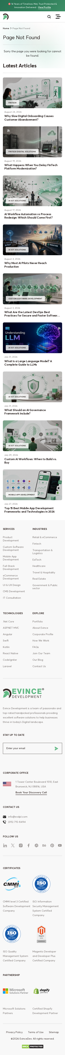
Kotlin (6, 647)
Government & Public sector (45, 587)
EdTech (36, 559)
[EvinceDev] (17, 16)
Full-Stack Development (11, 567)
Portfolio (37, 621)
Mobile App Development (21, 495)
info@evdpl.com (17, 816)
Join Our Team (41, 653)
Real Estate (39, 578)
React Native (10, 653)
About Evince (40, 627)
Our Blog (37, 659)
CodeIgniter (10, 659)
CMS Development (14, 591)
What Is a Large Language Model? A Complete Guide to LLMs (28, 362)
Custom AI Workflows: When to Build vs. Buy (30, 460)
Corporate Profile (42, 634)
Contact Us (39, 666)
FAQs (35, 647)
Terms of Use (36, 1032)
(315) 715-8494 (17, 822)
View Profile (44, 7)
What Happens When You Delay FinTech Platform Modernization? (31, 166)
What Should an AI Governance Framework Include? (25, 411)
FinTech (12, 103)
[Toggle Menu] (58, 17)
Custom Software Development (25, 298)
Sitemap (54, 1032)
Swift (6, 640)
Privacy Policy (14, 1032)
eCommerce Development (11, 577)
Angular (7, 634)
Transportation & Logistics (42, 552)
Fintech (36, 543)
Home (6, 28)
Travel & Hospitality (43, 572)
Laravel (7, 666)
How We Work (40, 640)
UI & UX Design (12, 585)
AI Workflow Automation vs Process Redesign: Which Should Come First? (28, 215)
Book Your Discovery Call (31, 792)
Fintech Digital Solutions (22, 151)
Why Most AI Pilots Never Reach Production (25, 264)
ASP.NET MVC (11, 627)
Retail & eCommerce (44, 537)
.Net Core (8, 621)
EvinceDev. (26, 1038)
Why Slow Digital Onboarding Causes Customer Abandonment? (28, 117)
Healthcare (39, 566)
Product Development (11, 539)
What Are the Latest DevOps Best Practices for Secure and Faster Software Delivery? (31, 315)
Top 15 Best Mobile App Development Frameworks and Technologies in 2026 (29, 509)
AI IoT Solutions (17, 200)
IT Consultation (12, 597)
